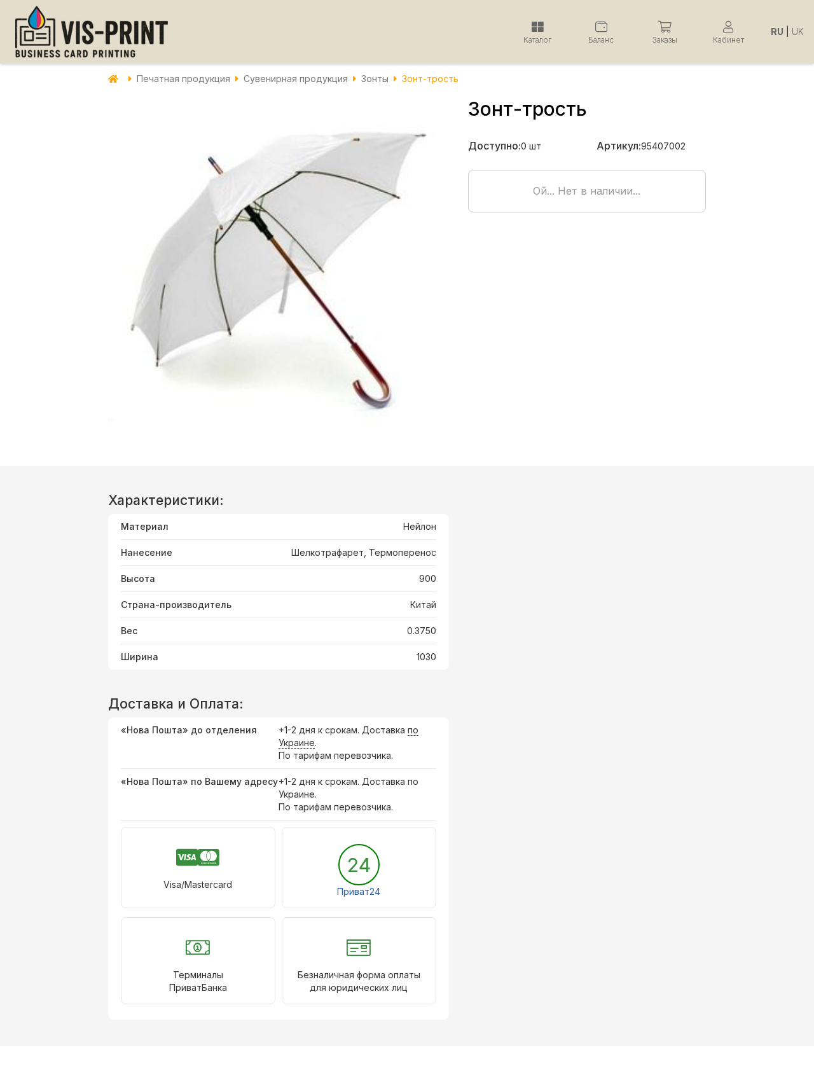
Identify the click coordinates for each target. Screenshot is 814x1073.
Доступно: (494, 145)
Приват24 (358, 891)
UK (798, 31)
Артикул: (619, 145)
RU (777, 31)
